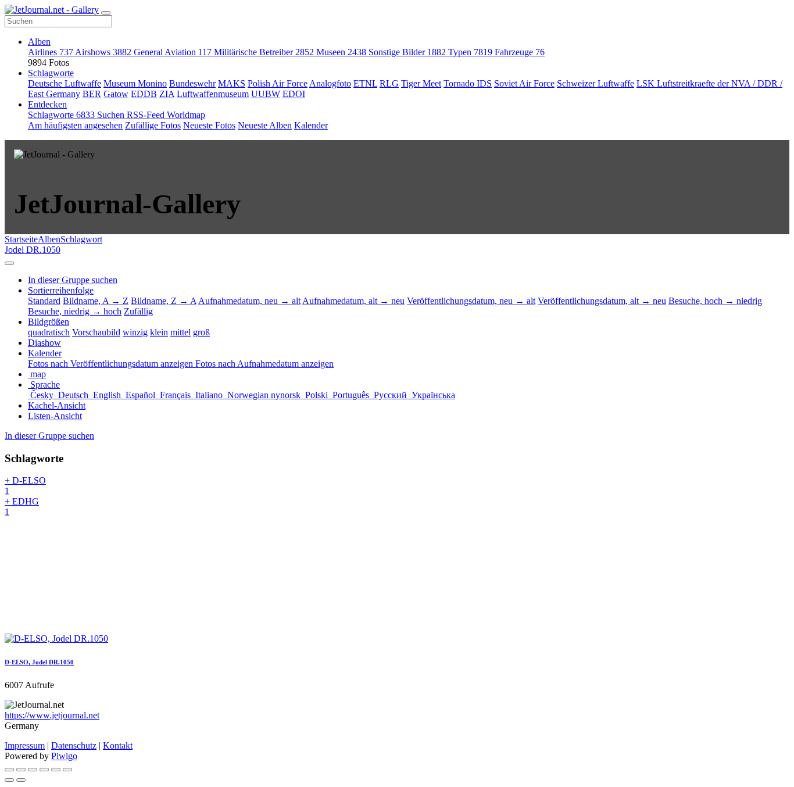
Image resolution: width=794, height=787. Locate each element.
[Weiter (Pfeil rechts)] (21, 780)
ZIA (166, 94)
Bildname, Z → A (163, 301)
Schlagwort (81, 239)
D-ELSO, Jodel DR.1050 (39, 662)
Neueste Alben (265, 125)
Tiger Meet (421, 83)
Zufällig (138, 311)
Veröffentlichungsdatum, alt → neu (602, 301)
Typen (470, 52)
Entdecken (47, 104)
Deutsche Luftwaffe (64, 83)
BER (92, 94)
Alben (39, 41)
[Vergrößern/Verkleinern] (44, 769)
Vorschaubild (96, 332)
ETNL (365, 83)
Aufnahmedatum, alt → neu (353, 301)
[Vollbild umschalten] (32, 769)
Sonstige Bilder (407, 52)
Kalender (311, 125)
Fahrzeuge (520, 52)
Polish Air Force (277, 83)
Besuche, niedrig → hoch (74, 311)
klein (159, 332)
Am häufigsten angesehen (75, 125)
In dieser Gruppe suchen (49, 436)
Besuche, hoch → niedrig (715, 301)
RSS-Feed (147, 115)
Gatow (115, 94)
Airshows (103, 52)
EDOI (293, 94)
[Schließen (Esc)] (9, 769)
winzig (135, 332)
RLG (389, 83)
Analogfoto (330, 83)
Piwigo (64, 756)
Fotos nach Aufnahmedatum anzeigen (264, 364)
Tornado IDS (468, 83)
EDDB (144, 94)
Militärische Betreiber (264, 52)
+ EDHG (22, 506)
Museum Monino (135, 83)
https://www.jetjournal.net (52, 715)
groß (201, 332)
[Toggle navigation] (105, 13)
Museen (341, 52)
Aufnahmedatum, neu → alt (249, 301)
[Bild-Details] (55, 769)
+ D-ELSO (25, 485)
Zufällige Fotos (153, 125)
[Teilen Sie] (21, 769)
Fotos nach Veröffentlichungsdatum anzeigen (111, 364)
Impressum (25, 745)
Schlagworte (51, 73)
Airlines (50, 52)
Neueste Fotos (209, 125)
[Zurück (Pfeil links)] (9, 780)
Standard (44, 301)
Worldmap (186, 115)
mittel (180, 332)
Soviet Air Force (524, 83)
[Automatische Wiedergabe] (67, 769)
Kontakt (118, 745)
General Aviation (173, 52)
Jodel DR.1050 (32, 250)
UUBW (265, 94)
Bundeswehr (192, 83)
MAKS (231, 83)
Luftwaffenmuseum (213, 94)
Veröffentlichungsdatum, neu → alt (471, 301)
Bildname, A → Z (95, 301)
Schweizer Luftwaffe (595, 83)
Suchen (112, 115)
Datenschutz (73, 745)
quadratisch (49, 332)
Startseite (21, 239)
